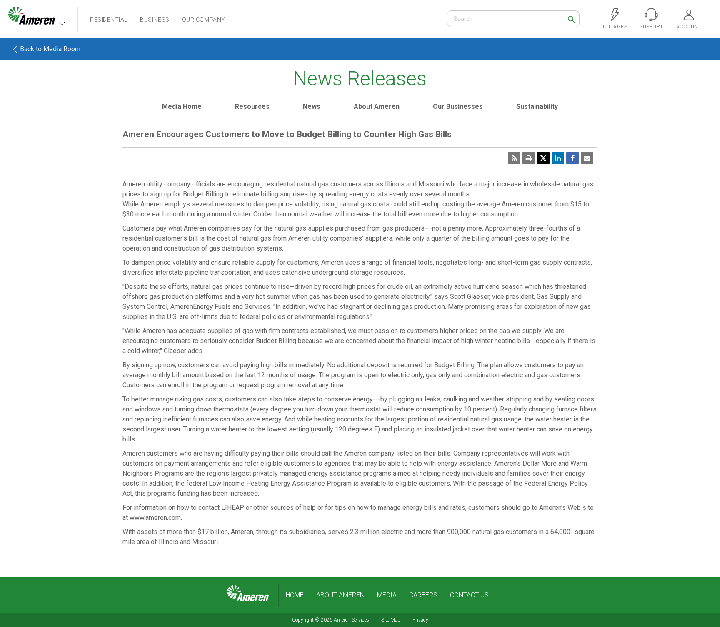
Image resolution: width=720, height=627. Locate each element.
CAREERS (423, 595)
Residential (109, 19)
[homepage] (248, 593)
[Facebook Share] (572, 158)
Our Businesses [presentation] (458, 106)
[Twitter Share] (543, 158)
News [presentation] (311, 106)
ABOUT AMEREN (340, 595)
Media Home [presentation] (182, 106)
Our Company (203, 19)
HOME (295, 595)
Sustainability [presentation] (537, 106)
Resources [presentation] (252, 106)
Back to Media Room (49, 49)
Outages (615, 27)
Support (651, 27)
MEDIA (387, 595)
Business (154, 19)
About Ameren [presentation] (377, 106)
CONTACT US (469, 595)
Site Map (390, 620)
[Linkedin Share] (558, 158)
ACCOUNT (688, 27)
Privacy (420, 620)
